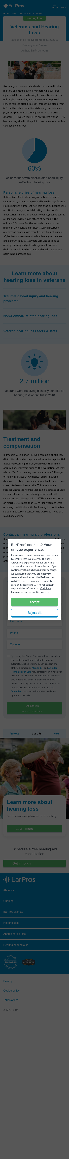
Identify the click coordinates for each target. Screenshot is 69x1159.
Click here (45, 588)
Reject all (34, 612)
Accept (35, 602)
